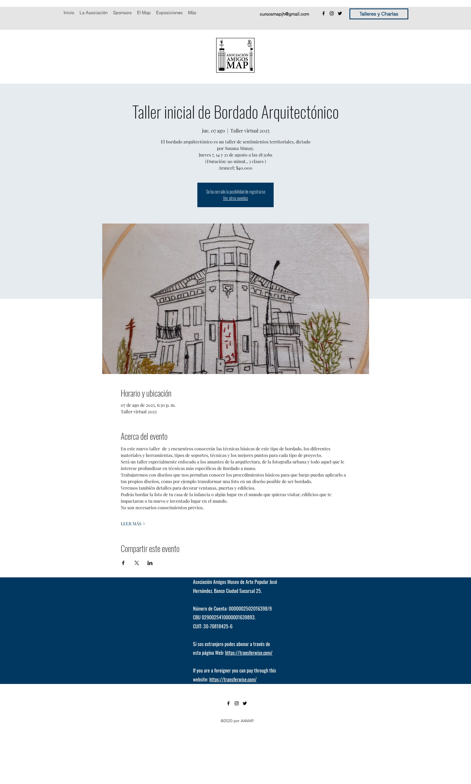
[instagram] (331, 13)
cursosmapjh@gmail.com (284, 14)
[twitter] (340, 13)
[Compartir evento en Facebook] (123, 563)
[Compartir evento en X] (136, 563)
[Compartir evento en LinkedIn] (150, 563)
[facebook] (323, 13)
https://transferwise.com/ (249, 652)
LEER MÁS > (133, 523)
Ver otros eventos (235, 198)
